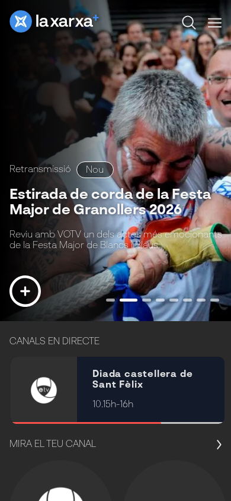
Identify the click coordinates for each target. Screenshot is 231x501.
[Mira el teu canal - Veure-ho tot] (216, 445)
